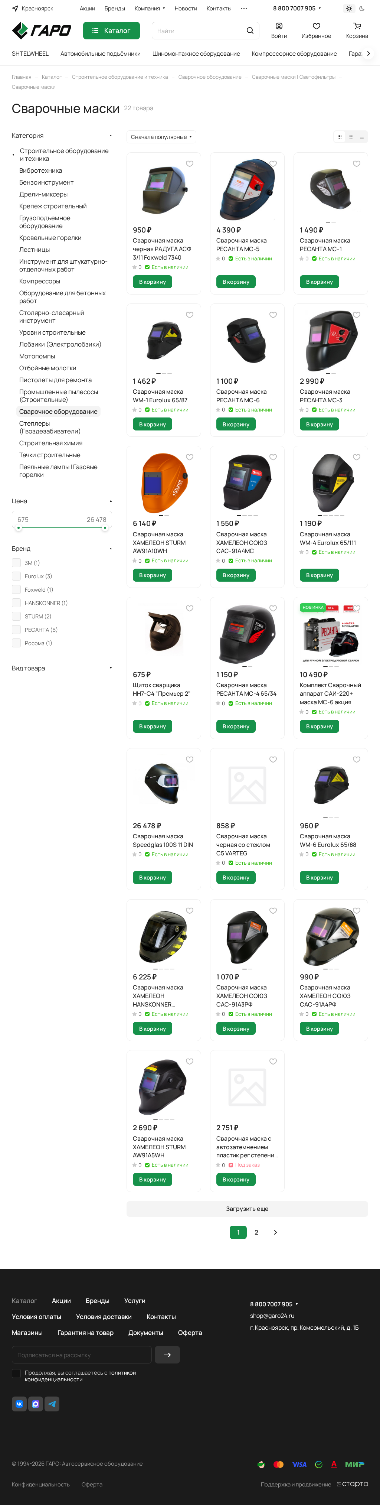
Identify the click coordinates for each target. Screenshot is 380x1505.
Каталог (24, 1300)
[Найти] (250, 30)
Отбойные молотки (47, 368)
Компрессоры (39, 281)
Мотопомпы (37, 356)
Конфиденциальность (41, 1484)
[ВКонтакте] (19, 1404)
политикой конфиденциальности (80, 1376)
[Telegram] (52, 1404)
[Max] (35, 1404)
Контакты (161, 1316)
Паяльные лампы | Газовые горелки (58, 470)
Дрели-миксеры (43, 194)
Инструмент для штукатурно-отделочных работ (63, 265)
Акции (61, 1300)
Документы (145, 1332)
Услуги (134, 1300)
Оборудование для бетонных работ (62, 297)
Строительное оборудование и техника (64, 154)
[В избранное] (189, 164)
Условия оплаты (36, 1316)
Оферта (190, 1332)
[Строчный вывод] (350, 136)
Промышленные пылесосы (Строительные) (58, 395)
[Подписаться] (167, 1354)
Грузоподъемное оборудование (45, 222)
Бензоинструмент (46, 182)
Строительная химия (50, 443)
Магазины (27, 1332)
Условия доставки (104, 1316)
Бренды (97, 1300)
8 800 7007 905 (294, 8)
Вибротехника (40, 170)
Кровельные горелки (50, 237)
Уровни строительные (52, 332)
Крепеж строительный (53, 206)
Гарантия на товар (86, 1332)
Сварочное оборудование (58, 411)
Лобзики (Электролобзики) (60, 344)
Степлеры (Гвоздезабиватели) (50, 427)
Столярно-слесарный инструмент (51, 316)
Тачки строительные (50, 455)
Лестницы (34, 249)
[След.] (275, 1232)
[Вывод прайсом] (361, 136)
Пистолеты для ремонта (55, 380)
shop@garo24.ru (272, 1315)
